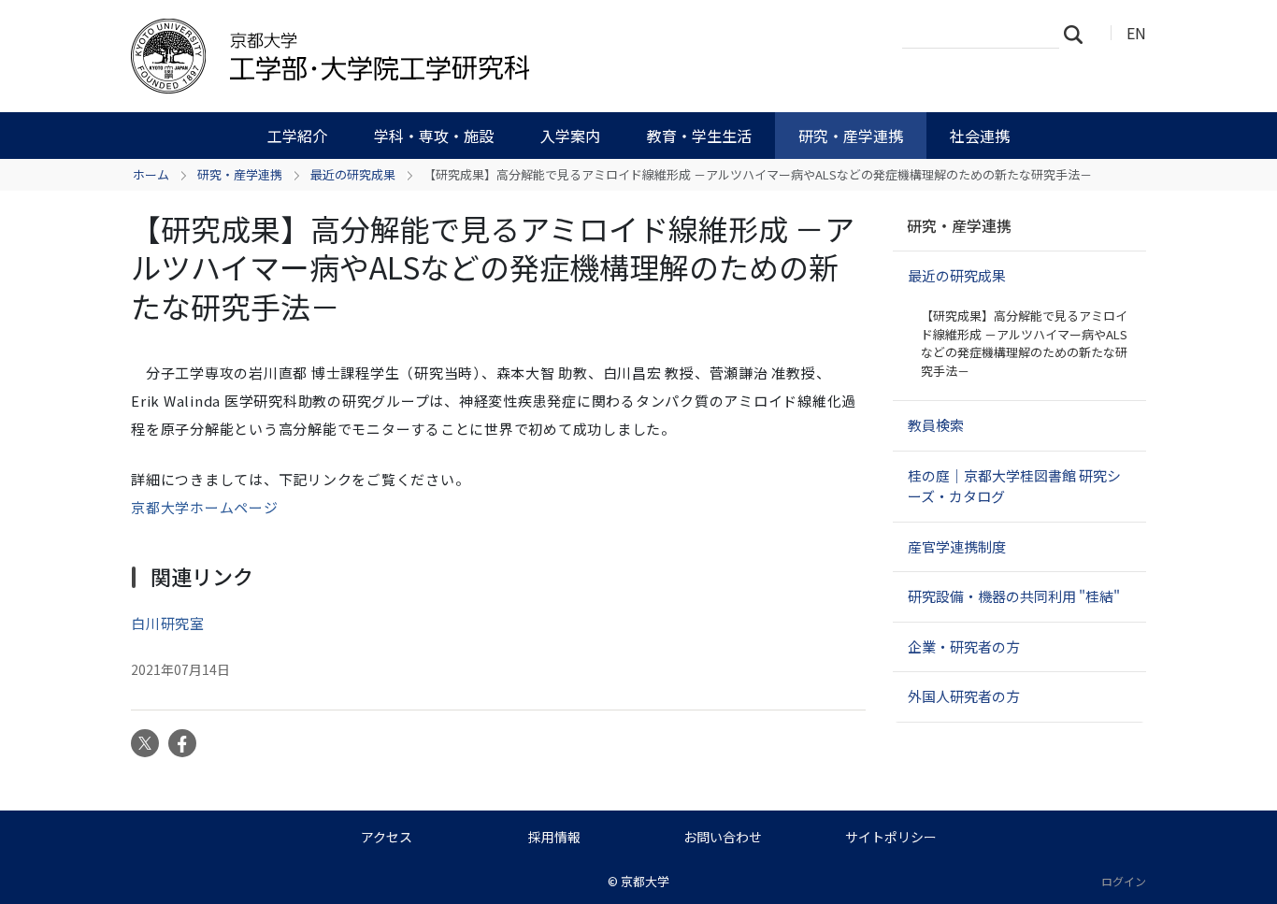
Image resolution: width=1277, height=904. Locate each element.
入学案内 (570, 135)
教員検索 (936, 425)
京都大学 (645, 881)
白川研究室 (168, 623)
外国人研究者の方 (964, 696)
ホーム (151, 174)
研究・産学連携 (850, 135)
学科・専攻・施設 (434, 135)
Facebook (182, 743)
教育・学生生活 (699, 135)
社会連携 (980, 135)
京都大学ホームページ (205, 507)
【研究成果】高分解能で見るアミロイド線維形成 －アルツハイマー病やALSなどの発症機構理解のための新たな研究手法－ (1024, 343)
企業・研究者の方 (964, 646)
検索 (1078, 34)
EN (1136, 32)
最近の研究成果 (352, 174)
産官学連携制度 (957, 546)
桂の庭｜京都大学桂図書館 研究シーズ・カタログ (1014, 486)
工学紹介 (297, 135)
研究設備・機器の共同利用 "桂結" (1014, 596)
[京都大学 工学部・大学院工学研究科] (430, 56)
